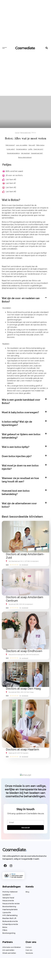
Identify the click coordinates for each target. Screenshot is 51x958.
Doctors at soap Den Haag (23, 688)
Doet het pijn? (38, 149)
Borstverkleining (9, 906)
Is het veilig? (11, 149)
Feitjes (6, 164)
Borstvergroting (8, 933)
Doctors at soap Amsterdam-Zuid (25, 555)
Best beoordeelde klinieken (22, 516)
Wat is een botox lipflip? (15, 447)
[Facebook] (5, 866)
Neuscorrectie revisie (11, 903)
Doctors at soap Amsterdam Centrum (24, 598)
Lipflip (30, 149)
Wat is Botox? (11, 200)
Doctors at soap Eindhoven (24, 651)
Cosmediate (14, 849)
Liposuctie (6, 912)
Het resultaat (25, 153)
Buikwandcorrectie (10, 921)
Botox (4, 927)
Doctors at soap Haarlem (22, 749)
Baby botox (40, 145)
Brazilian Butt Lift (9, 918)
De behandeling (21, 149)
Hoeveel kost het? (37, 153)
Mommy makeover (10, 892)
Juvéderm (6, 895)
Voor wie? (32, 145)
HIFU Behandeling (9, 915)
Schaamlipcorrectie (10, 924)
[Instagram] (11, 866)
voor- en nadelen (21, 145)
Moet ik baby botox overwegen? (20, 412)
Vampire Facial (8, 898)
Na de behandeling (13, 153)
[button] (47, 48)
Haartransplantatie (9, 909)
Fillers (4, 930)
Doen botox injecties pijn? (17, 456)
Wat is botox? (10, 145)
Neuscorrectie (8, 900)
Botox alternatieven (25, 157)
